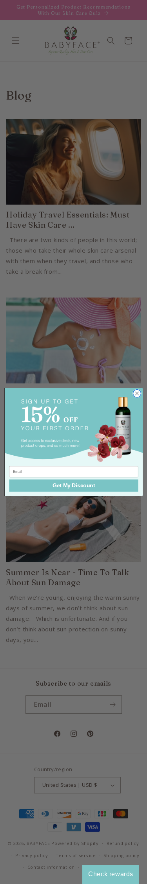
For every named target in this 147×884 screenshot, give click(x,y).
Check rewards (110, 874)
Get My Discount (73, 485)
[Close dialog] (137, 393)
